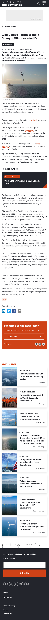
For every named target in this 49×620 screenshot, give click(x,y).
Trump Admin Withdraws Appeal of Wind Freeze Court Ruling (30, 462)
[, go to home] (12, 3)
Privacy (5, 592)
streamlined (29, 130)
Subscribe (13, 336)
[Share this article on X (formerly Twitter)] (9, 311)
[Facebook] (36, 344)
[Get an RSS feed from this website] (26, 584)
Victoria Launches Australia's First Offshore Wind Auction (30, 484)
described (33, 120)
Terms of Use (7, 597)
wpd (4, 299)
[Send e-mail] (21, 584)
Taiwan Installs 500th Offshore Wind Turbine (29, 418)
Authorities (7, 45)
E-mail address (9, 559)
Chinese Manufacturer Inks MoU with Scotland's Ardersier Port (31, 398)
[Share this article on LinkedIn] (3, 311)
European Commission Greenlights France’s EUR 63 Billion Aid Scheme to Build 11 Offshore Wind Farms (32, 439)
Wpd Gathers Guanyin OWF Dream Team (22, 182)
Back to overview (10, 26)
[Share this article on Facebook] (14, 311)
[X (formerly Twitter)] (39, 344)
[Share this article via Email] (19, 311)
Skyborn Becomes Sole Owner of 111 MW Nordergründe (29, 505)
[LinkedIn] (43, 344)
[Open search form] (38, 3)
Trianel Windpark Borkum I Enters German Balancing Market (31, 377)
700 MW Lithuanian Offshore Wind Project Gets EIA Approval (31, 527)
